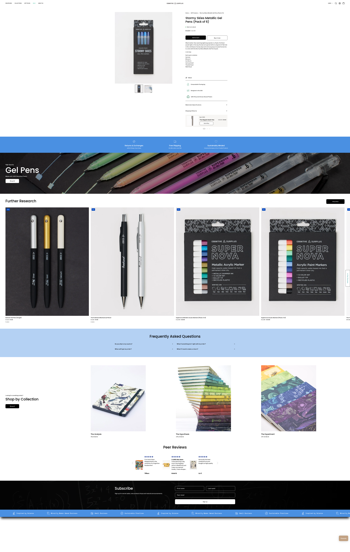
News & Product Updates (154, 535)
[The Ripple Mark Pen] (193, 121)
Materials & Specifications (193, 105)
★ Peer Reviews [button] (348, 278)
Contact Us (174, 532)
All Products (194, 13)
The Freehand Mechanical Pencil (101, 317)
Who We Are (150, 523)
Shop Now (335, 201)
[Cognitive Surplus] (175, 3)
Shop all (12, 406)
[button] (8, 3)
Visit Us (173, 535)
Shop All (12, 181)
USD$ (329, 3)
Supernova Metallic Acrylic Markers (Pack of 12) (191, 317)
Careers (148, 532)
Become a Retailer (152, 529)
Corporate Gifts (151, 526)
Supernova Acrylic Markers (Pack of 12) (273, 317)
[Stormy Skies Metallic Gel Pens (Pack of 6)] (139, 89)
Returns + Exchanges (177, 526)
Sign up (205, 502)
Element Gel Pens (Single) (13, 317)
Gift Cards (174, 529)
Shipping (173, 523)
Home (187, 13)
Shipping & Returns (191, 111)
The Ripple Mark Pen (207, 120)
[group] (175, 265)
